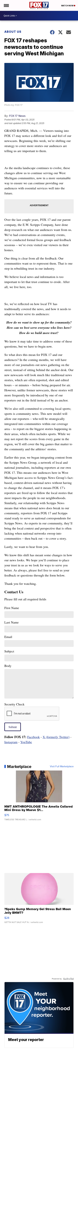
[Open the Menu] (6, 5)
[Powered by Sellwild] (68, 979)
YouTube (26, 742)
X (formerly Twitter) (56, 737)
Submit (13, 727)
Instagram (10, 742)
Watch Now (67, 6)
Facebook (33, 737)
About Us (12, 31)
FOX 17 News (17, 116)
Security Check (14, 704)
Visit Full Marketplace (62, 766)
